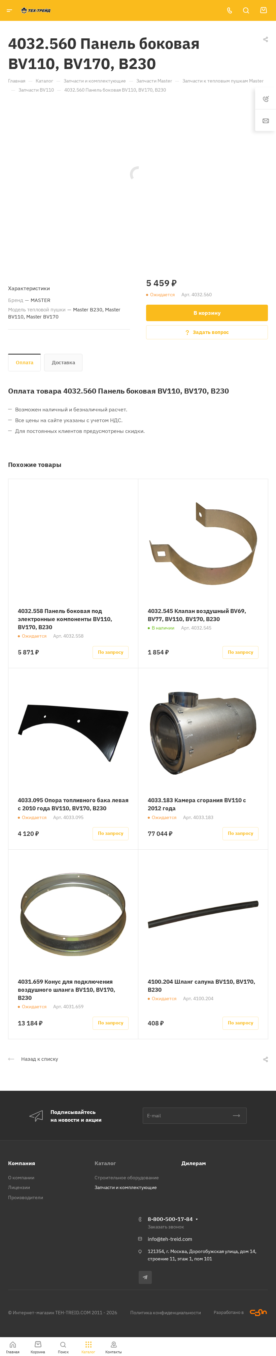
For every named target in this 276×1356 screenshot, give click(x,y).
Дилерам (193, 1163)
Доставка (63, 362)
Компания (21, 1163)
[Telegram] (145, 1277)
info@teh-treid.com (170, 1239)
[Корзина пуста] (263, 10)
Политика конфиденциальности (165, 1313)
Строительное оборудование (127, 1178)
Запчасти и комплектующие (126, 1187)
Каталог (105, 1163)
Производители (25, 1197)
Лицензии (19, 1187)
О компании (21, 1178)
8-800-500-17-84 (170, 1219)
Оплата (24, 362)
